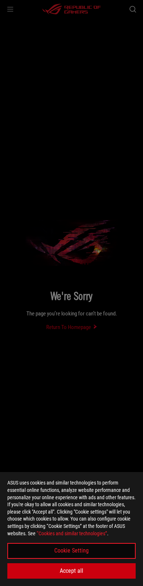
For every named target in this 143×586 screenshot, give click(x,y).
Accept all (71, 570)
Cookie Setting (71, 550)
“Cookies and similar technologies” (72, 533)
